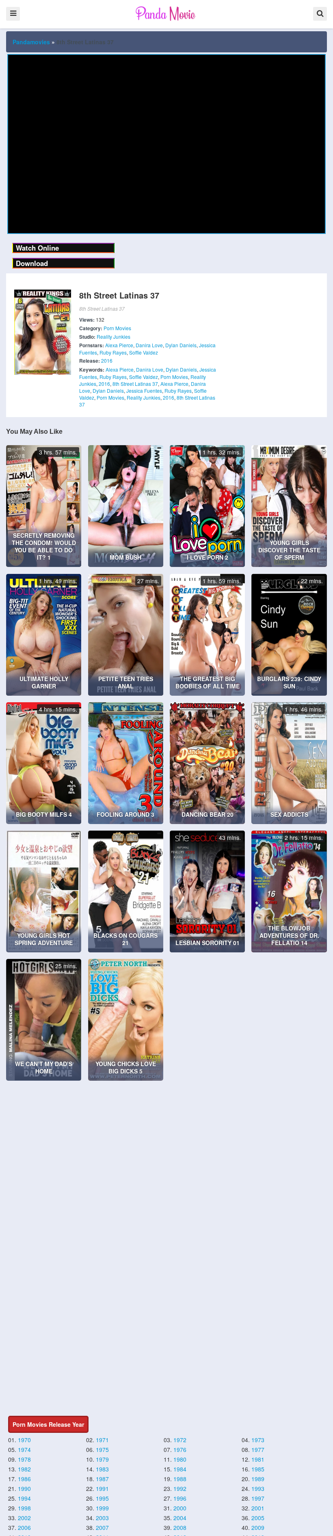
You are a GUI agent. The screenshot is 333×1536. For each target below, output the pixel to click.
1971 (102, 1440)
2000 (179, 1508)
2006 (24, 1527)
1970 (24, 1440)
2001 (257, 1508)
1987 (102, 1479)
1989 (257, 1479)
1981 (257, 1459)
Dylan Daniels (181, 345)
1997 (257, 1498)
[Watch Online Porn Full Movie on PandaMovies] (166, 13)
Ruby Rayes (113, 352)
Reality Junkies (113, 336)
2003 (102, 1518)
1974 (24, 1449)
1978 (24, 1459)
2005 (257, 1518)
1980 (179, 1459)
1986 (24, 1479)
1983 (102, 1469)
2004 (179, 1518)
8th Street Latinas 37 (135, 383)
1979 (102, 1459)
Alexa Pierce (119, 345)
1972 (179, 1440)
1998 (24, 1508)
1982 (24, 1469)
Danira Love (149, 345)
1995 (102, 1498)
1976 (179, 1449)
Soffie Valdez (143, 352)
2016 (106, 360)
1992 (179, 1488)
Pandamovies (31, 42)
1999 (102, 1508)
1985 (257, 1469)
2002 (24, 1518)
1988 (179, 1479)
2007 (102, 1527)
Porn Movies (117, 328)
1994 (24, 1498)
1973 (257, 1440)
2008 (179, 1527)
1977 (257, 1449)
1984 (179, 1469)
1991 (102, 1488)
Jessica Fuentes (144, 390)
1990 (24, 1488)
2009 (257, 1527)
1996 (179, 1498)
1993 (257, 1488)
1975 (102, 1449)
